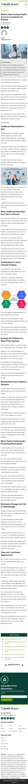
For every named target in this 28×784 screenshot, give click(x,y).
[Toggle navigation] (26, 4)
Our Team (3, 746)
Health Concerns (3, 730)
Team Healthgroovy (6, 39)
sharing (3, 480)
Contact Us (4, 740)
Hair (2, 725)
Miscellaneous (5, 10)
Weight (11, 728)
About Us (3, 738)
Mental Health (21, 728)
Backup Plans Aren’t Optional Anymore (14, 654)
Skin (11, 725)
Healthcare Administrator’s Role (12, 638)
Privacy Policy (4, 743)
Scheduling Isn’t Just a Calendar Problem (15, 646)
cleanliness (4, 561)
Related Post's (14, 665)
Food (19, 725)
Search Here (24, 1)
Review (20, 731)
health (4, 67)
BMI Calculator (5, 749)
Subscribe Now (7, 699)
